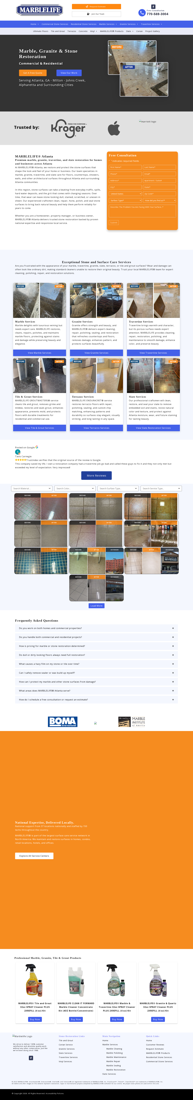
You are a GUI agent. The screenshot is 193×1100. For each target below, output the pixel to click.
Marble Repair (113, 1061)
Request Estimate (155, 1049)
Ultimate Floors (40, 31)
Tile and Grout (58, 31)
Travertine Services (150, 24)
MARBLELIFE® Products (112, 31)
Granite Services (128, 24)
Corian (139, 31)
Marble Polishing (114, 1053)
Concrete (83, 31)
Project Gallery (152, 31)
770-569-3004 (157, 14)
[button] (96, 628)
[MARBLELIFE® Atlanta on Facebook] (153, 6)
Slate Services (65, 1053)
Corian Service (66, 1044)
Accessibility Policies (55, 1093)
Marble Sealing (113, 1065)
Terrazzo (71, 31)
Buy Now (35, 1019)
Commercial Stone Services (55, 24)
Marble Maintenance (116, 1057)
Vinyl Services (65, 1061)
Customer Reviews (155, 1044)
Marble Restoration (116, 1069)
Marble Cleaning (114, 1048)
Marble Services (106, 24)
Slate (128, 31)
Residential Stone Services (83, 24)
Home (33, 24)
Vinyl (92, 31)
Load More (97, 605)
